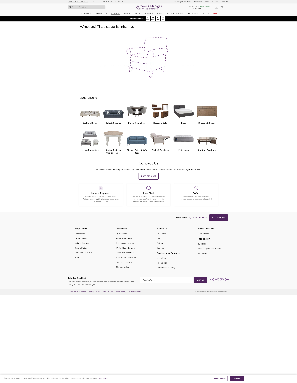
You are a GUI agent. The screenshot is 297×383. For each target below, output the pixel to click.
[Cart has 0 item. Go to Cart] (227, 7)
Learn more (103, 378)
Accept (237, 379)
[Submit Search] (69, 7)
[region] (148, 379)
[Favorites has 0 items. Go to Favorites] (221, 7)
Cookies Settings (219, 379)
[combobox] (87, 7)
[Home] (148, 7)
